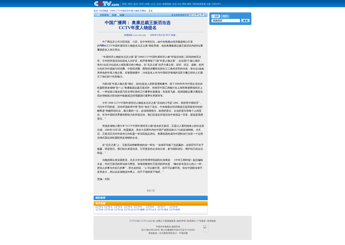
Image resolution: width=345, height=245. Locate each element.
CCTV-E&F (174, 209)
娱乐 (136, 4)
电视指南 (166, 4)
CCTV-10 (108, 209)
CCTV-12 (128, 209)
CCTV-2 (108, 207)
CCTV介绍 (134, 221)
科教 (147, 4)
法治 (159, 4)
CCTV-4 (128, 207)
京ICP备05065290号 (150, 230)
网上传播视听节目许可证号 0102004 (178, 230)
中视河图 (183, 233)
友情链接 (211, 221)
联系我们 (191, 221)
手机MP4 (216, 4)
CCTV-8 (173, 207)
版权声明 (181, 221)
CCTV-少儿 (151, 209)
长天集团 (163, 233)
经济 (141, 4)
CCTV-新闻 (139, 209)
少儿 (153, 4)
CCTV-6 (150, 207)
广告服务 (201, 221)
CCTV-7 (161, 207)
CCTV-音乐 (163, 209)
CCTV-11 (118, 209)
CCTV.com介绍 (148, 221)
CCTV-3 (118, 207)
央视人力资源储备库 (166, 221)
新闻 (124, 4)
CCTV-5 (138, 207)
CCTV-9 (99, 209)
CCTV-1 (99, 207)
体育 (130, 4)
